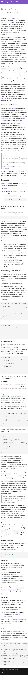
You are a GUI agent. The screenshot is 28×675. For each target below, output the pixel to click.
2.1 (17, 2)
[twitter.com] (2, 672)
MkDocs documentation (19, 619)
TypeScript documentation (11, 609)
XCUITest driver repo (7, 98)
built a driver (11, 18)
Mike (25, 175)
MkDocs (14, 108)
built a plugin (20, 18)
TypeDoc (23, 137)
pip (4, 191)
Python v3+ (7, 188)
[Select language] (22, 1)
